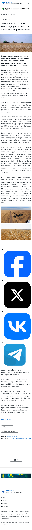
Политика (27, 438)
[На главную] (11, 3)
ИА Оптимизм (12, 436)
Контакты (4, 507)
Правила (4, 503)
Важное (12, 14)
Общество (19, 438)
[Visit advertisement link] (16, 476)
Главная (4, 14)
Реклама (4, 500)
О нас (3, 497)
